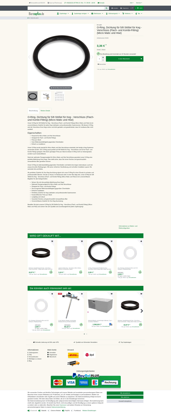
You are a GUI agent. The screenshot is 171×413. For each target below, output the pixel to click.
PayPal (67, 410)
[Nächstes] (92, 57)
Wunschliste (102, 64)
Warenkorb (52, 357)
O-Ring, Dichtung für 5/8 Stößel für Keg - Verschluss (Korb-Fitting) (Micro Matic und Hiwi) (99, 268)
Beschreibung (33, 110)
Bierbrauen (97, 13)
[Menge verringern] (103, 60)
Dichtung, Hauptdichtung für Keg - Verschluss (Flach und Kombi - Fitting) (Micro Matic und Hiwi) (40, 268)
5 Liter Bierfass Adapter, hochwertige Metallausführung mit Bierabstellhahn (67, 321)
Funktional (77, 410)
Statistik (43, 410)
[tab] (33, 111)
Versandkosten (111, 69)
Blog (30, 361)
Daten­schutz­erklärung (58, 407)
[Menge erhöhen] (103, 57)
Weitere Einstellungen (89, 410)
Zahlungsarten (33, 352)
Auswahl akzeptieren (125, 401)
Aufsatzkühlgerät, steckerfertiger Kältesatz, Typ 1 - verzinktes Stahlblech (100, 321)
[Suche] (106, 8)
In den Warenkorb (124, 59)
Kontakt (101, 3)
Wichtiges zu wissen (35, 359)
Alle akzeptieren (125, 393)
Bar (139, 13)
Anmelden (52, 352)
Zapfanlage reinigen (80, 13)
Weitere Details (45, 110)
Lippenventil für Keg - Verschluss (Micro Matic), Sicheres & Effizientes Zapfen (69, 268)
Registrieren (53, 354)
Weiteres (128, 13)
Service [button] (138, 3)
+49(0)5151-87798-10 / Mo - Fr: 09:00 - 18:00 (80, 3)
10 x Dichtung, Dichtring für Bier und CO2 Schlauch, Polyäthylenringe (128, 268)
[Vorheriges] (29, 57)
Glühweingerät (113, 13)
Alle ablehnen (125, 397)
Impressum (63, 405)
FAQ (30, 354)
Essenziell (34, 410)
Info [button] (131, 3)
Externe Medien (56, 410)
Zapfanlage (63, 13)
